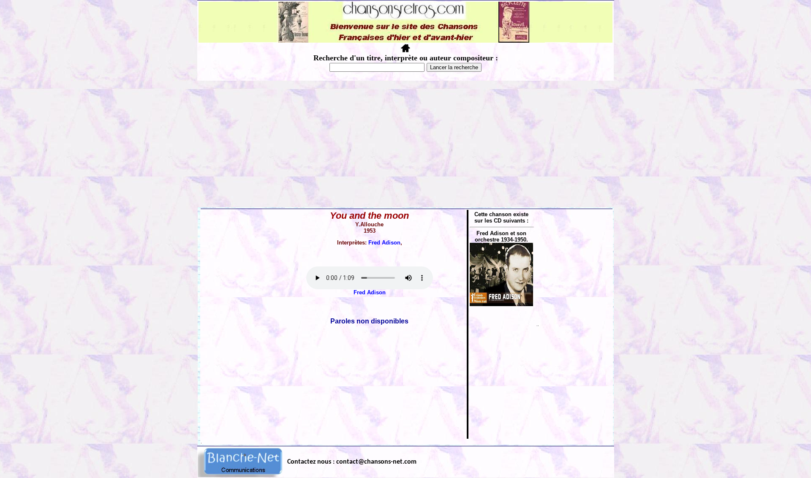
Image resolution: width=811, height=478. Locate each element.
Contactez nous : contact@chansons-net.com (351, 462)
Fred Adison (384, 242)
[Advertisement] (405, 144)
